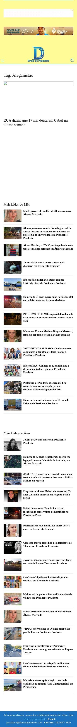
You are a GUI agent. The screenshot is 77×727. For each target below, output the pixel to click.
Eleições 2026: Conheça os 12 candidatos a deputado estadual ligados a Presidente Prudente (46, 369)
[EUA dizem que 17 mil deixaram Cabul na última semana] (38, 98)
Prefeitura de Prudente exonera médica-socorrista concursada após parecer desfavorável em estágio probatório (45, 386)
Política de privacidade (34, 719)
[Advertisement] (38, 155)
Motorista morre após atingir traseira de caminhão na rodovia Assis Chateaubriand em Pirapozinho (48, 683)
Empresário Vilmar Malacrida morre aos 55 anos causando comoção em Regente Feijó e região (47, 494)
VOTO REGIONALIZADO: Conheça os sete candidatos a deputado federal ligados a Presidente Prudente (47, 351)
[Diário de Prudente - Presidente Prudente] (38, 55)
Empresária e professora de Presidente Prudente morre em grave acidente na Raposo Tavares (48, 649)
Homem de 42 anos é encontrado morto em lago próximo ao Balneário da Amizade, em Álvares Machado (46, 460)
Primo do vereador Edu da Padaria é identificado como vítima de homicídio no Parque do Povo (45, 511)
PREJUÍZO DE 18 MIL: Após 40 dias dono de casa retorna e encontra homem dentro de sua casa (48, 317)
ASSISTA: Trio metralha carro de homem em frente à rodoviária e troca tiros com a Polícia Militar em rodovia (48, 477)
